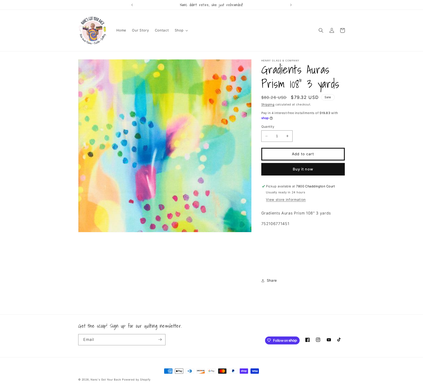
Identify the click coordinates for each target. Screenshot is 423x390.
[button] (181, 30)
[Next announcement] (291, 5)
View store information (286, 200)
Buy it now (303, 169)
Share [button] (272, 280)
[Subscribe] (160, 339)
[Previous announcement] (132, 5)
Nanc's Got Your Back (106, 379)
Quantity (268, 126)
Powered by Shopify (136, 379)
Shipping (268, 104)
